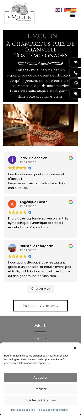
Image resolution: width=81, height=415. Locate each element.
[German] (68, 9)
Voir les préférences (40, 400)
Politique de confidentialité (52, 409)
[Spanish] (74, 9)
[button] (75, 348)
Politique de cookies (23, 409)
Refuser (41, 389)
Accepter (40, 377)
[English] (58, 9)
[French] (63, 9)
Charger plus (40, 288)
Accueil (40, 339)
